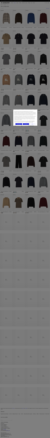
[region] (25, 117)
